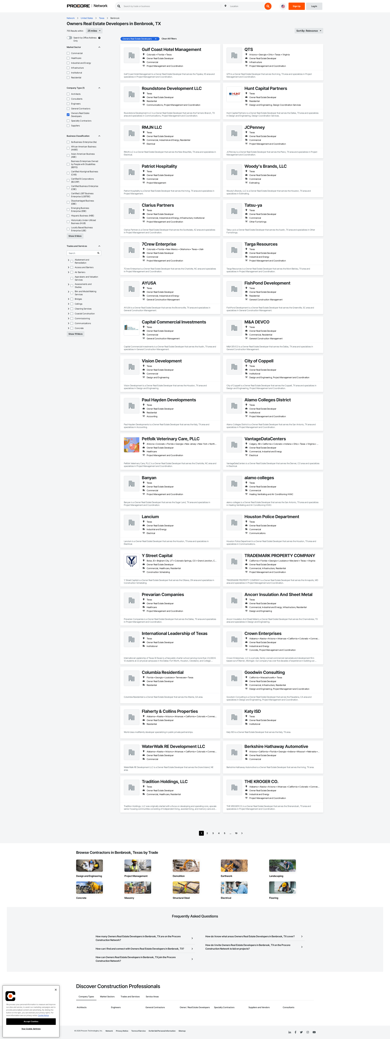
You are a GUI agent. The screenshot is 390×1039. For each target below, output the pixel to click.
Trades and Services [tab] (130, 996)
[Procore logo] (78, 6)
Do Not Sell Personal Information (162, 1031)
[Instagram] (307, 1032)
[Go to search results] (98, 253)
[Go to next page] (241, 833)
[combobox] (246, 6)
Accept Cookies (31, 1021)
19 (236, 833)
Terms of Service (138, 1031)
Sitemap (182, 1031)
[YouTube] (314, 1032)
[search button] (267, 6)
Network (100, 5)
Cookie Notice (43, 1015)
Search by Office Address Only (85, 39)
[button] (68, 53)
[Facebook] (295, 1032)
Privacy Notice (122, 1031)
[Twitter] (301, 1032)
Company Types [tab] (86, 996)
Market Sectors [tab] (107, 996)
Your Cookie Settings (31, 1029)
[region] (31, 1011)
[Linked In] (290, 1032)
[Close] (55, 989)
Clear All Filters (169, 38)
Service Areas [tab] (152, 996)
